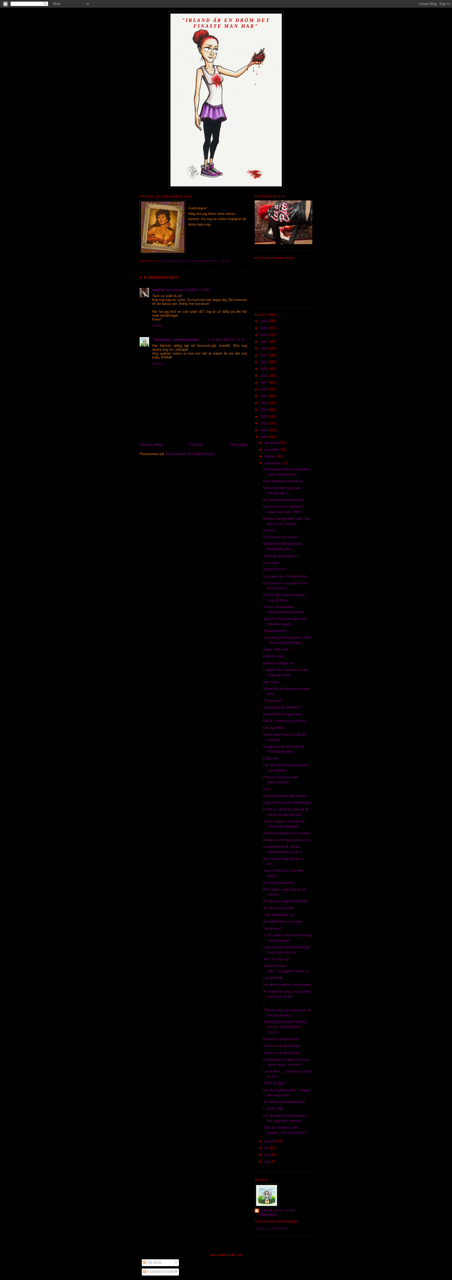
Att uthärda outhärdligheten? (284, 1102)
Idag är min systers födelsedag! (287, 802)
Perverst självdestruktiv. (281, 1039)
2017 (264, 382)
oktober (270, 456)
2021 (264, 355)
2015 (264, 396)
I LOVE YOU (273, 1109)
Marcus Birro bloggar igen (282, 714)
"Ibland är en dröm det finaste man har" (226, 23)
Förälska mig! (273, 656)
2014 (264, 403)
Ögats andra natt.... (278, 649)
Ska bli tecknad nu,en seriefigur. (287, 833)
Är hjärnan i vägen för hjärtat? (285, 901)
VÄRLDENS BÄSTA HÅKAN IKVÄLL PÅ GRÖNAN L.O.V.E (284, 1027)
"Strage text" (272, 700)
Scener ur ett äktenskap (281, 1046)
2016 (264, 389)
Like (266, 789)
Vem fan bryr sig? (276, 959)
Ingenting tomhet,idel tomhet (284, 796)
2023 (264, 342)
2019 (264, 369)
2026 (264, 321)
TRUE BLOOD (274, 1083)
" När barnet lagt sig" (279, 915)
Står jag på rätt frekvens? (282, 707)
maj (267, 1162)
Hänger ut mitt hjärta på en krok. (287, 840)
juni (267, 1155)
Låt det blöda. (273, 978)
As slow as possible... (280, 883)
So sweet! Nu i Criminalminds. (286, 576)
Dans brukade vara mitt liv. (283, 481)
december (272, 443)
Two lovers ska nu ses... (281, 537)
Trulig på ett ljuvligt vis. (280, 556)
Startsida (195, 444)
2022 (264, 348)
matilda (158, 290)
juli (267, 1148)
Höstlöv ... (271, 530)
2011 (264, 423)
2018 (264, 376)
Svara (156, 325)
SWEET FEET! (274, 570)
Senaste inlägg (151, 444)
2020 (264, 362)
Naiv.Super (271, 682)
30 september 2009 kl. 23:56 (187, 290)
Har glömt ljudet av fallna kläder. (287, 985)
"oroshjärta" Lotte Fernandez (176, 340)
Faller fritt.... (272, 758)
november (272, 449)
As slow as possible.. (279, 908)
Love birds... (272, 563)
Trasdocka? (272, 928)
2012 (264, 416)
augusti (270, 1141)
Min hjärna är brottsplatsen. (283, 500)
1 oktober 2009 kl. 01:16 (226, 340)
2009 (264, 437)
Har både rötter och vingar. (283, 922)
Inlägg (154, 1263)
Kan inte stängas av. (278, 663)
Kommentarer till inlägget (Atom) (190, 454)
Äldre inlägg (238, 444)
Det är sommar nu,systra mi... (286, 721)
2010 (264, 430)
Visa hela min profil (272, 1228)
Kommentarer (162, 1272)
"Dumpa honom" (275, 631)
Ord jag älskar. (274, 728)
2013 (264, 410)
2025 (264, 328)
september (272, 463)
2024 (264, 335)
